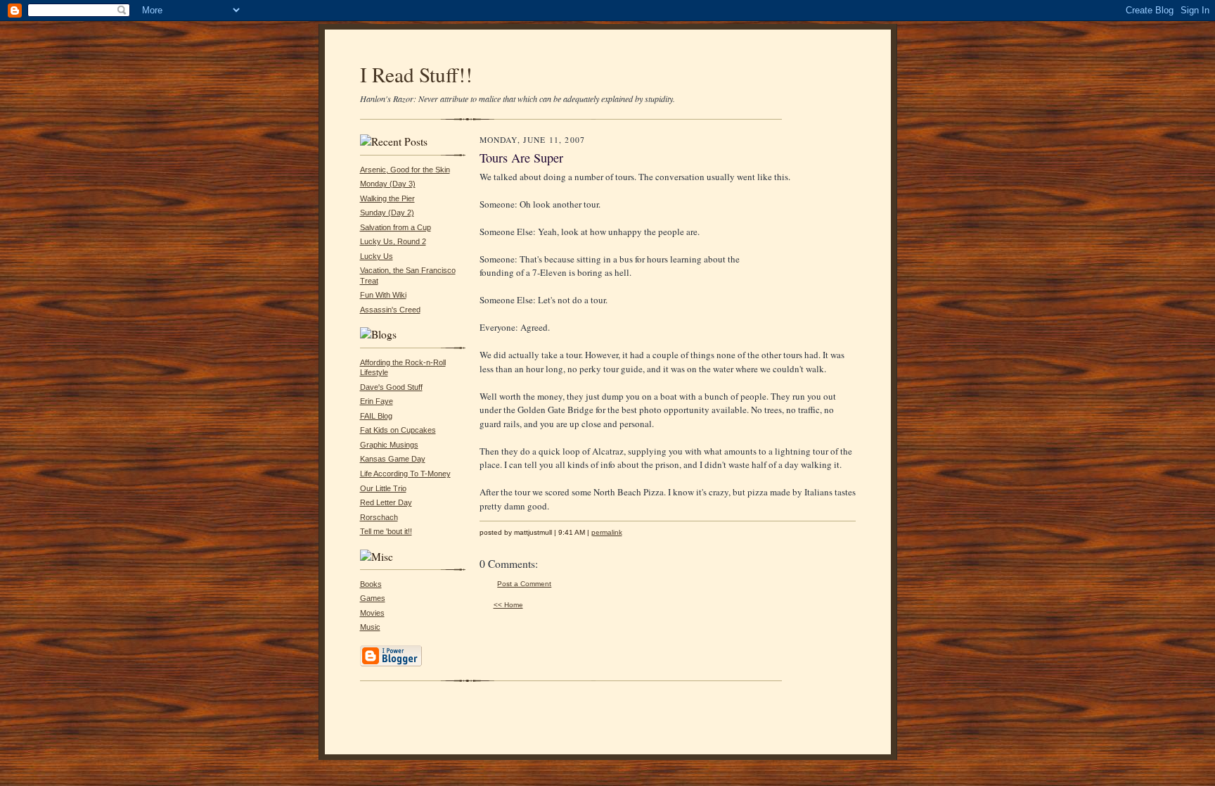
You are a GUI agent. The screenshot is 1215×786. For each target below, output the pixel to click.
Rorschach (379, 517)
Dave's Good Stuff (391, 387)
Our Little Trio (383, 488)
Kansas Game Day (392, 459)
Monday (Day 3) (388, 183)
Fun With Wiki (383, 295)
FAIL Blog (376, 416)
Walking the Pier (387, 198)
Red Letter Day (386, 502)
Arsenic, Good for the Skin (405, 169)
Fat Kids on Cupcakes (398, 430)
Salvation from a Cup (395, 227)
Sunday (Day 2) (387, 212)
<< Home (508, 605)
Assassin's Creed (390, 309)
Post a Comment (524, 584)
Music (370, 627)
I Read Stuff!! (416, 74)
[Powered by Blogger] (391, 664)
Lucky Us (376, 256)
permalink (606, 532)
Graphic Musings (389, 444)
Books (371, 584)
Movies (372, 613)
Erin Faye (376, 401)
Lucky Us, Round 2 (393, 241)
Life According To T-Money (405, 473)
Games (372, 598)
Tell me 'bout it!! (386, 531)
